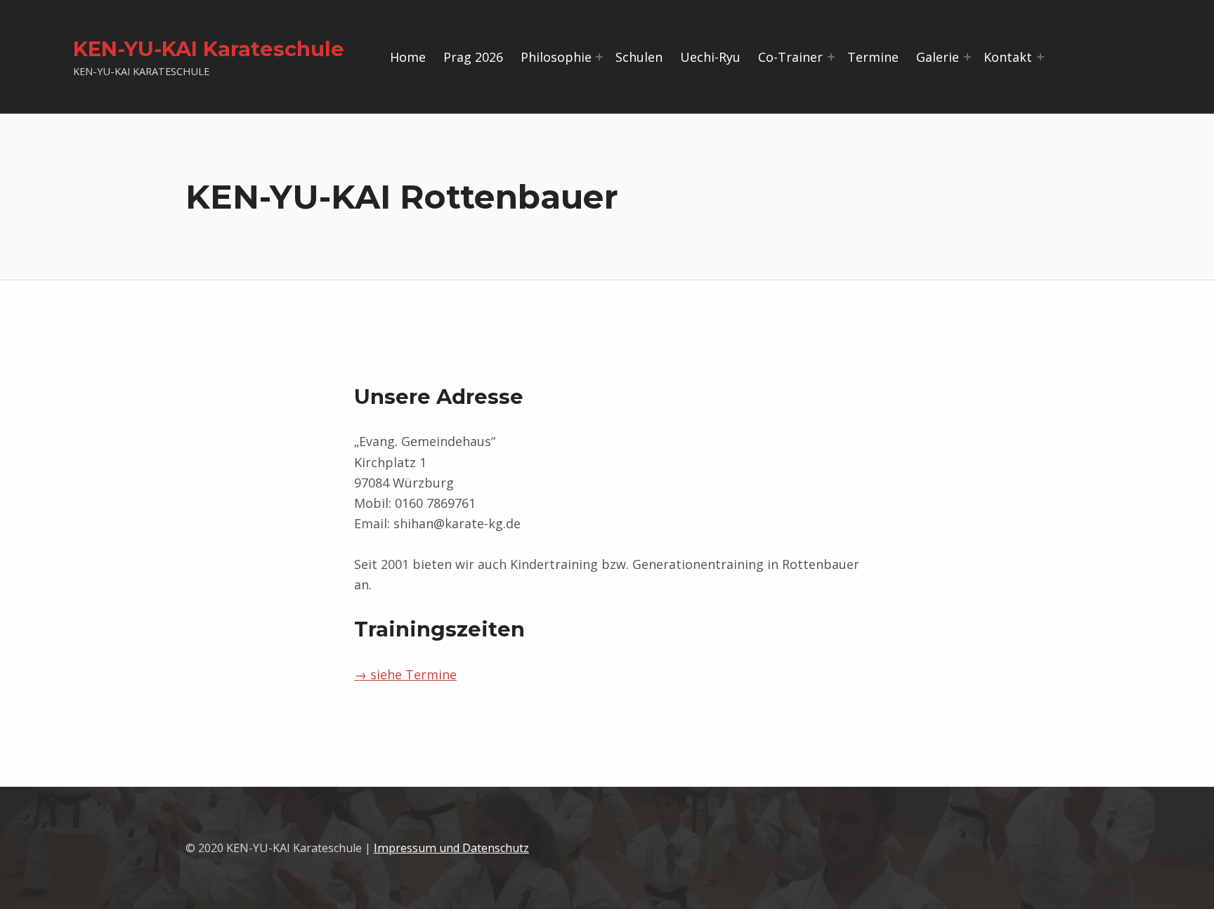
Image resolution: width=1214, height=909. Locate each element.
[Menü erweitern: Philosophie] (599, 56)
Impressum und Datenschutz (451, 848)
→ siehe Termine (405, 674)
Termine (873, 56)
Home (408, 56)
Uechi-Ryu (710, 56)
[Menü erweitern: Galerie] (967, 56)
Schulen (639, 56)
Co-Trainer (790, 56)
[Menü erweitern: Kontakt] (1040, 56)
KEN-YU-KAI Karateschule (208, 49)
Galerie (937, 56)
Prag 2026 (473, 56)
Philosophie (556, 56)
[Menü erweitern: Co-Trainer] (831, 56)
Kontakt (1008, 56)
